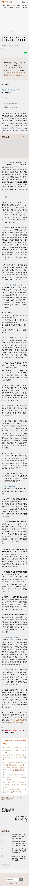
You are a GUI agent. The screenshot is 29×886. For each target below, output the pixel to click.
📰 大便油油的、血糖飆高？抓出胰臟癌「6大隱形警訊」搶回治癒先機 (14, 784)
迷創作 (24, 5)
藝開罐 (19, 5)
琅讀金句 (11, 7)
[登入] (25, 2)
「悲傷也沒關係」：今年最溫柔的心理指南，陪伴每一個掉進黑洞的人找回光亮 (19, 837)
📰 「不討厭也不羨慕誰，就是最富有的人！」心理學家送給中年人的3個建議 (14, 777)
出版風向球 (4, 7)
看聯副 (8, 5)
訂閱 (21, 879)
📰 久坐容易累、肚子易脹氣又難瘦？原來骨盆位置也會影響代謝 (14, 769)
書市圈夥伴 (24, 7)
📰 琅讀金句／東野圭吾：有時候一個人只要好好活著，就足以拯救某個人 (14, 750)
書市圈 (14, 5)
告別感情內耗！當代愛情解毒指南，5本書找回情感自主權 (19, 858)
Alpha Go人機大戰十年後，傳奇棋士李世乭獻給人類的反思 (19, 851)
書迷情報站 (17, 7)
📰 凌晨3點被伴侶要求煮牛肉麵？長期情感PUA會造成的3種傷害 (14, 757)
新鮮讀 (3, 5)
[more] (25, 137)
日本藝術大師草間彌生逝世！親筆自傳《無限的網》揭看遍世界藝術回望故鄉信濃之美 (19, 844)
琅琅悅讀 (3, 32)
